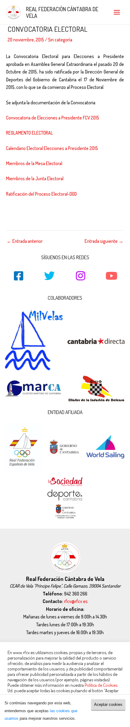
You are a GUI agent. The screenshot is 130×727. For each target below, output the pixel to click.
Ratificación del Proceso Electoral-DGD (41, 194)
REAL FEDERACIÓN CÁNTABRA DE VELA (62, 12)
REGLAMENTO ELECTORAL (29, 133)
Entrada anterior (25, 241)
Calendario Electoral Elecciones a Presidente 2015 (52, 148)
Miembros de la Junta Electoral (34, 178)
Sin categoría (60, 40)
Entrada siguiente (104, 241)
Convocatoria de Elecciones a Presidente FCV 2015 (52, 118)
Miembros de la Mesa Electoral (34, 163)
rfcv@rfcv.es (76, 601)
